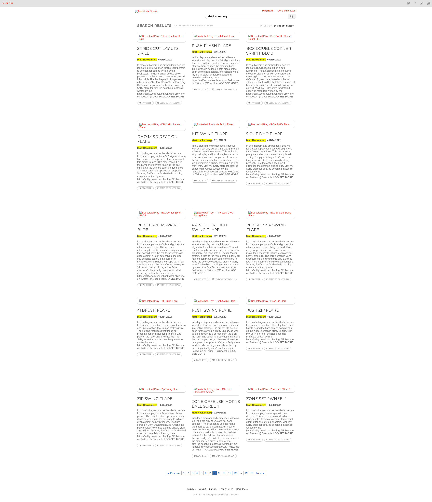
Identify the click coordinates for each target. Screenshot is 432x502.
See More (177, 96)
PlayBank (267, 10)
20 (252, 473)
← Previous (173, 473)
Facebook (415, 3)
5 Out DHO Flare (264, 133)
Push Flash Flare (211, 45)
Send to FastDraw (169, 103)
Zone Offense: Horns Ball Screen (216, 404)
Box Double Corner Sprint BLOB (268, 51)
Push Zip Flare (262, 310)
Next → (260, 473)
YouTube (428, 3)
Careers (213, 489)
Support (7, 3)
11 (229, 473)
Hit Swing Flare (209, 133)
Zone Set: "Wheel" (266, 398)
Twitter (408, 3)
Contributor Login (286, 10)
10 (224, 473)
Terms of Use (242, 489)
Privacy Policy (226, 489)
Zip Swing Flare (154, 398)
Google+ (421, 3)
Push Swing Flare (212, 310)
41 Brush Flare (153, 310)
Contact (202, 489)
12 (235, 473)
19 (246, 473)
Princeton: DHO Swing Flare (209, 227)
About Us (191, 489)
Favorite (146, 103)
